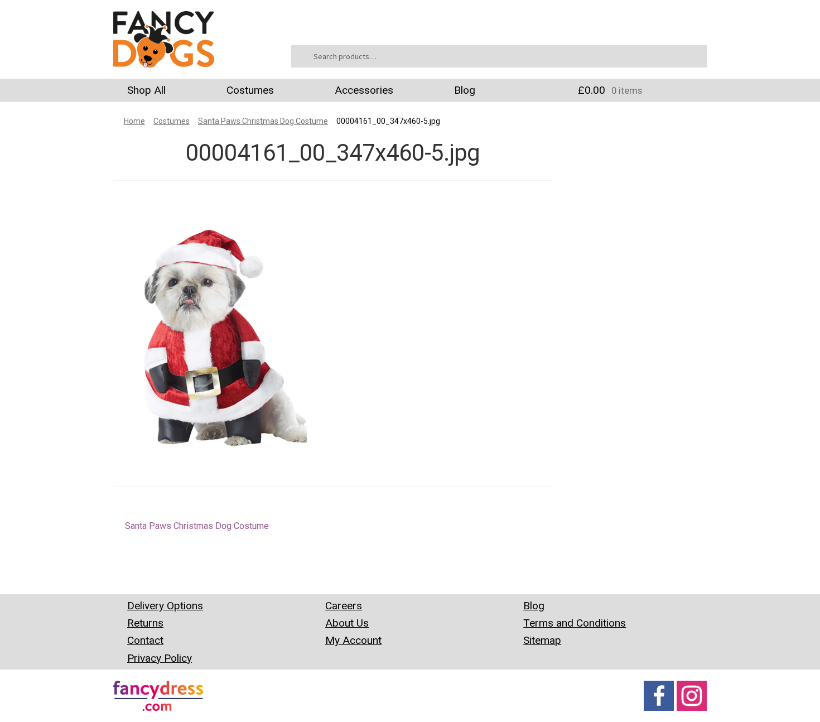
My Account (353, 640)
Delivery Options (165, 605)
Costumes (250, 90)
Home (134, 121)
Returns (145, 623)
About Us (347, 623)
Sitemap (542, 640)
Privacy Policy (159, 658)
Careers (343, 605)
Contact (145, 640)
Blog (464, 90)
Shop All (146, 90)
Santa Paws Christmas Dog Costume (263, 121)
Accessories (364, 90)
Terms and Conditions (574, 623)
